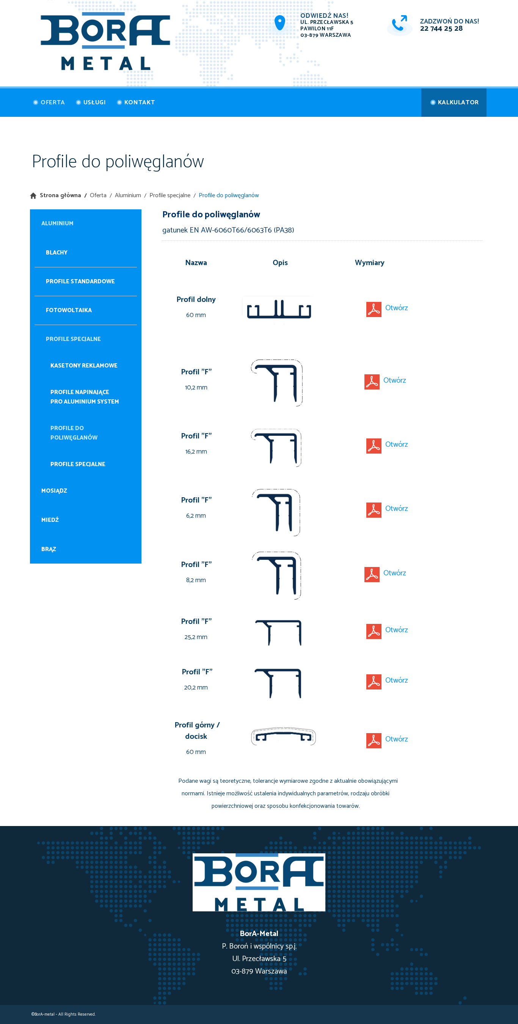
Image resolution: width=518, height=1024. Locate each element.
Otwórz (396, 308)
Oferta (98, 195)
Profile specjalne (169, 195)
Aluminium (128, 195)
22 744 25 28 (441, 28)
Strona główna (60, 195)
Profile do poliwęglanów (229, 195)
